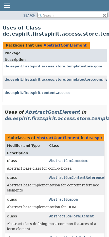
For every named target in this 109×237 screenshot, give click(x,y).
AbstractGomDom (63, 199)
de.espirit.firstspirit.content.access (37, 93)
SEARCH (29, 15)
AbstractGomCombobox (68, 161)
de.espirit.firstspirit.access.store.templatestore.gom (53, 66)
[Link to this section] (7, 124)
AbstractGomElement (65, 45)
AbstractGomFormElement (71, 216)
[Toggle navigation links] (7, 6)
